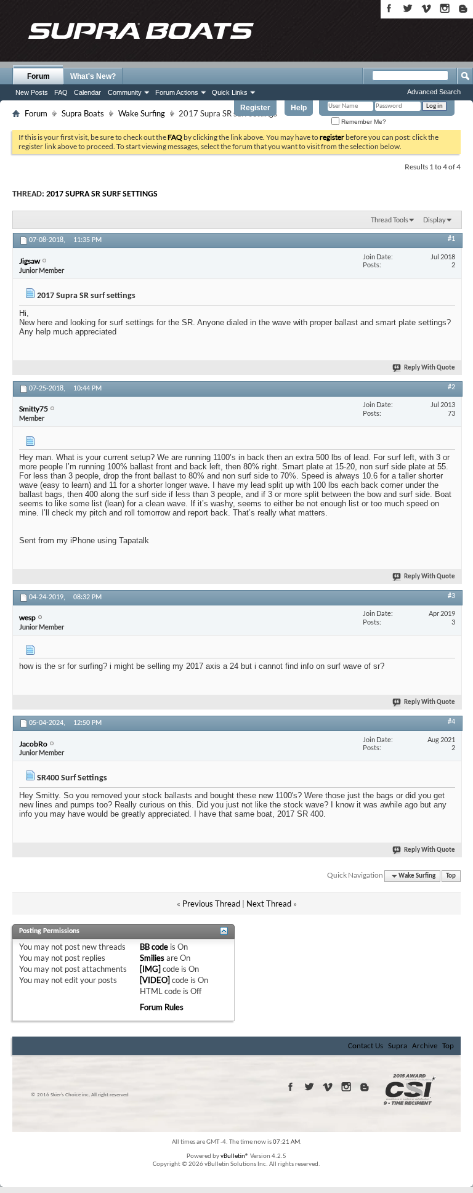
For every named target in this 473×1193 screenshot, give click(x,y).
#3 (451, 596)
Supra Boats (83, 113)
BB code (154, 947)
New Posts (31, 92)
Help (299, 107)
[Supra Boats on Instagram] (444, 8)
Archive (424, 1046)
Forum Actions (176, 92)
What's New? (93, 76)
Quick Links (230, 92)
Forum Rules (162, 1007)
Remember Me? (362, 121)
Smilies (152, 958)
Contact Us (365, 1046)
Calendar (87, 92)
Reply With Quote (429, 368)
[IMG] (150, 969)
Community (125, 92)
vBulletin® (234, 1156)
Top (451, 876)
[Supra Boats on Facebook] (389, 8)
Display (434, 220)
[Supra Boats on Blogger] (463, 8)
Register (255, 107)
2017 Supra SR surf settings (102, 194)
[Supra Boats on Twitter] (407, 8)
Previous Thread (211, 903)
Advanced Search (434, 91)
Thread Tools (389, 220)
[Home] (140, 31)
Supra (397, 1046)
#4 (451, 722)
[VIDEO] (155, 980)
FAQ (61, 92)
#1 (451, 239)
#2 (451, 387)
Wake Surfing (141, 113)
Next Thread (268, 903)
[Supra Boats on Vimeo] (426, 8)
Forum (38, 76)
